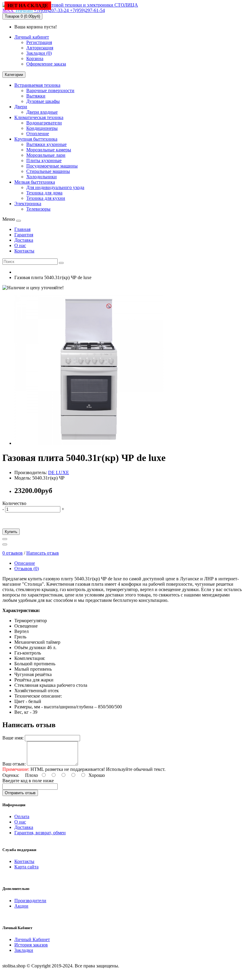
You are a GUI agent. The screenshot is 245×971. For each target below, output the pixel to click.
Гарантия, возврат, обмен (40, 832)
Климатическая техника (38, 117)
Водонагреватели (44, 122)
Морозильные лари (45, 155)
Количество (14, 503)
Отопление (37, 133)
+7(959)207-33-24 (52, 10)
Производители (30, 900)
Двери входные (42, 112)
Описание (24, 563)
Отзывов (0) (26, 568)
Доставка (23, 827)
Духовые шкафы (43, 101)
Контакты (24, 861)
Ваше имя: (13, 737)
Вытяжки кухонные (46, 144)
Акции (21, 905)
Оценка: (10, 775)
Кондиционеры (42, 128)
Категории (14, 74)
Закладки (23, 950)
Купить (11, 531)
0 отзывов (12, 552)
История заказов (31, 944)
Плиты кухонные (44, 160)
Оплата (21, 816)
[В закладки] (4, 539)
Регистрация (39, 42)
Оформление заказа (46, 63)
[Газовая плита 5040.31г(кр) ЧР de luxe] (89, 443)
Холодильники (41, 176)
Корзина (34, 58)
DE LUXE (58, 472)
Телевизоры (38, 208)
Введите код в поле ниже (28, 780)
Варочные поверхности (50, 90)
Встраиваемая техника (37, 85)
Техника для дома (44, 192)
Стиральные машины (48, 171)
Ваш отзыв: (14, 763)
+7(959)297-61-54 (87, 10)
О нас (20, 821)
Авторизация (39, 47)
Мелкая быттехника (34, 182)
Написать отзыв (42, 552)
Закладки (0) (39, 53)
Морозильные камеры (48, 149)
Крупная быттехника (35, 138)
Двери (20, 106)
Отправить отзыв (20, 793)
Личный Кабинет (32, 939)
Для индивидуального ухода (55, 187)
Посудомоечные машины (52, 165)
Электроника (27, 203)
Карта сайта (26, 866)
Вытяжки (35, 95)
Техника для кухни (45, 198)
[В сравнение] (4, 544)
